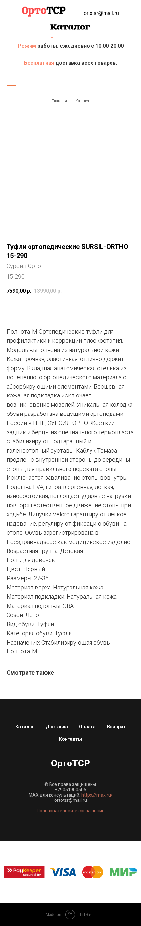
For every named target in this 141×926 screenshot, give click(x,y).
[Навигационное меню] (11, 83)
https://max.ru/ (97, 795)
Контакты (70, 739)
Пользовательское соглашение (71, 810)
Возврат (116, 726)
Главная (59, 101)
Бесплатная (39, 63)
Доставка (57, 726)
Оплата (87, 726)
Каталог (82, 101)
